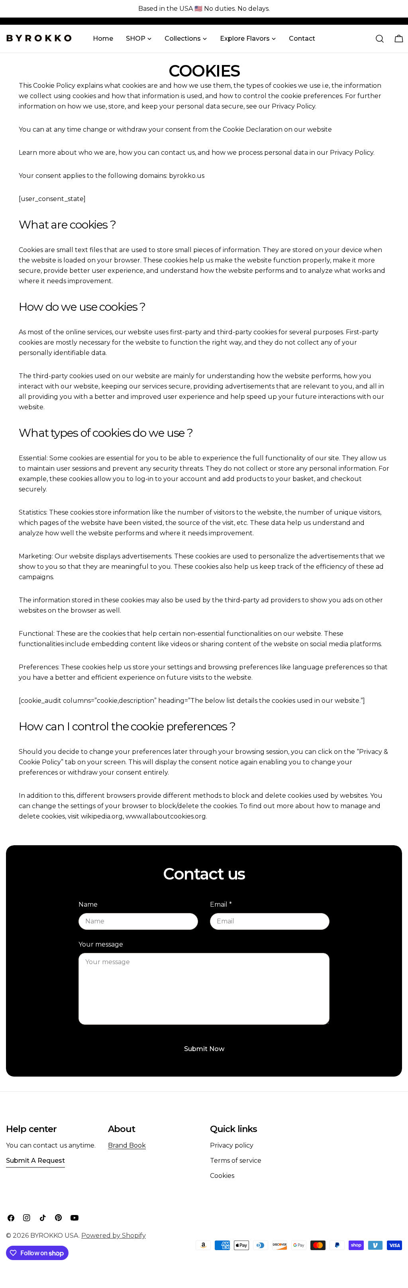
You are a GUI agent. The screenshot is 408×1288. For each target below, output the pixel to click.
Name (88, 904)
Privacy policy (231, 1145)
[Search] (380, 39)
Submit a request (35, 1160)
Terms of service (235, 1160)
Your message (100, 944)
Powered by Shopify (113, 1235)
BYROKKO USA (54, 1235)
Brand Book (127, 1145)
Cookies (222, 1176)
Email (221, 904)
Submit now (204, 1049)
